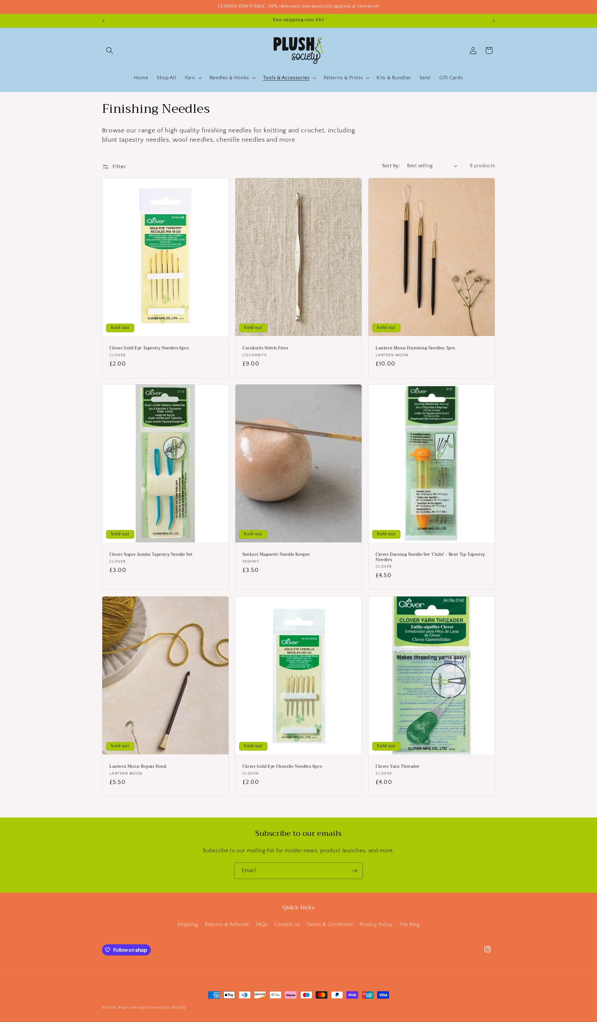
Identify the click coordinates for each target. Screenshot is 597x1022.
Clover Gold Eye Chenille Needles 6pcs (282, 766)
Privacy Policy (376, 924)
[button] (110, 50)
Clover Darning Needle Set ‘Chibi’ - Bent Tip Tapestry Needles (430, 557)
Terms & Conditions (330, 924)
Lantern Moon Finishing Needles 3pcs (415, 348)
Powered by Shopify (166, 1007)
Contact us (287, 924)
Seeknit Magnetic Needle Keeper (276, 554)
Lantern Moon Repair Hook (138, 766)
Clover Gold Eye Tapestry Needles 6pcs (149, 348)
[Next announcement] (494, 21)
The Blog (409, 924)
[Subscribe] (355, 871)
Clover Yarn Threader (397, 766)
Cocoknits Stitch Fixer (265, 348)
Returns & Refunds (227, 924)
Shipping (187, 924)
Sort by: (391, 165)
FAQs (262, 924)
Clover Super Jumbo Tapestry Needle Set (151, 554)
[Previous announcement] (103, 21)
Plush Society (131, 1007)
